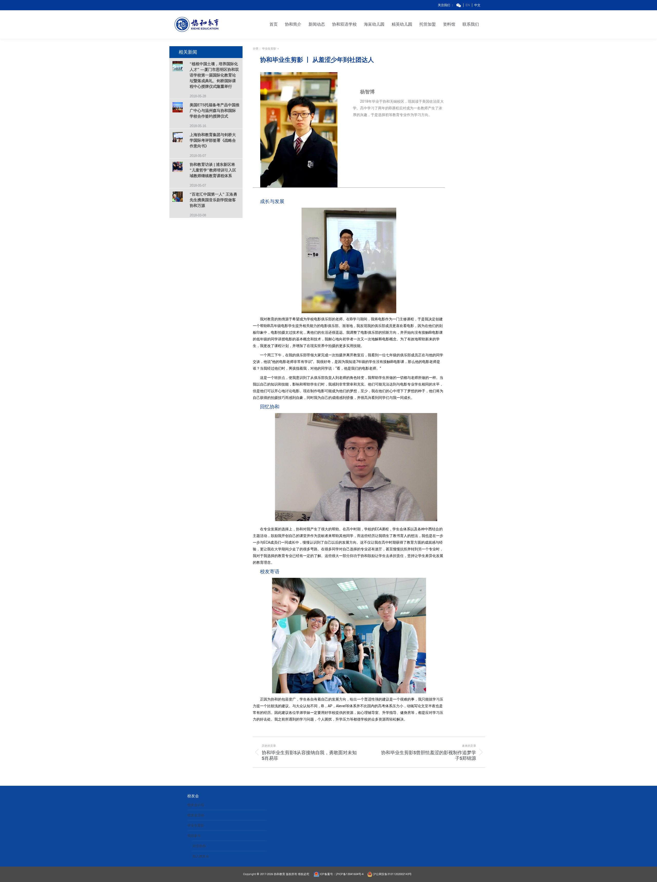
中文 (477, 5)
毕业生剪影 (269, 48)
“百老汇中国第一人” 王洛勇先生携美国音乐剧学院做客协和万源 (213, 200)
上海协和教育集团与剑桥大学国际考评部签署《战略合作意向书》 (213, 140)
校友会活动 (195, 815)
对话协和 (199, 846)
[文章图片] (181, 67)
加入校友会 (200, 856)
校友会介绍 (195, 805)
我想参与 (194, 836)
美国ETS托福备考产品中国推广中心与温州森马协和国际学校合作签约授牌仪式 (214, 110)
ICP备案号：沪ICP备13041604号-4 (342, 874)
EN (468, 5)
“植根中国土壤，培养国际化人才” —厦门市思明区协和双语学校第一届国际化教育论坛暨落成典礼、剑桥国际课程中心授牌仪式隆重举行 (214, 75)
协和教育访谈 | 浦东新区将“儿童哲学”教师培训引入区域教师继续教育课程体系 (213, 170)
